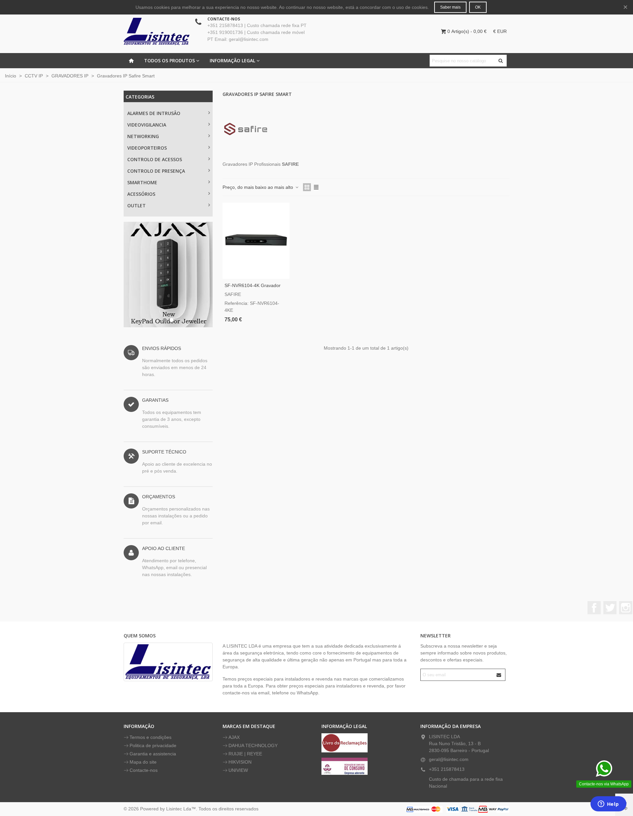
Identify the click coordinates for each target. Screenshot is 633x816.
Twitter (610, 607)
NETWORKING (143, 136)
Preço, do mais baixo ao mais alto (258, 187)
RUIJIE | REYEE (245, 753)
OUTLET (136, 205)
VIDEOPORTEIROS (147, 148)
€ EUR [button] (500, 31)
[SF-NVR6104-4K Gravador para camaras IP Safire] (256, 241)
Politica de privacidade (153, 745)
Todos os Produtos (169, 60)
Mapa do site (143, 762)
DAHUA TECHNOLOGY (253, 745)
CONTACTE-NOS (223, 19)
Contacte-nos (144, 770)
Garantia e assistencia (153, 753)
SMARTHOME (142, 182)
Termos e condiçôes (150, 737)
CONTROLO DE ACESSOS (154, 159)
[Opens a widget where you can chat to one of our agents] (608, 804)
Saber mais (450, 7)
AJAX (234, 737)
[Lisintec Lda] (157, 31)
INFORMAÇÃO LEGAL (232, 60)
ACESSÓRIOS (141, 194)
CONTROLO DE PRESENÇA (156, 171)
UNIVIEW (238, 770)
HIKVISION (240, 762)
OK (478, 7)
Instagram (625, 607)
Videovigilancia (146, 125)
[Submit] (499, 675)
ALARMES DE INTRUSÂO (153, 113)
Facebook (594, 607)
